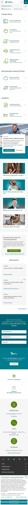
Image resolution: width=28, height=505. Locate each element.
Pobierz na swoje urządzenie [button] (14, 452)
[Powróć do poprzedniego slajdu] (20, 156)
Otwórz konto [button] (9, 150)
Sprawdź (14, 363)
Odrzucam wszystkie (14, 503)
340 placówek (12, 413)
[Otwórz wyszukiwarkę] (22, 2)
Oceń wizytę (14, 416)
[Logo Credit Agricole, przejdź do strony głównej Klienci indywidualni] (9, 2)
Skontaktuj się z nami (14, 434)
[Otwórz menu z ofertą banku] (2, 2)
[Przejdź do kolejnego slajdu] (25, 156)
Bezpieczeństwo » (7, 6)
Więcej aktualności (22, 308)
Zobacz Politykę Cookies (21, 497)
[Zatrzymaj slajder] (23, 156)
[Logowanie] (26, 2)
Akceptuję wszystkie (14, 500)
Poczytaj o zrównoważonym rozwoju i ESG (14, 253)
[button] (26, 476)
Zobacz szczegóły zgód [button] (6, 497)
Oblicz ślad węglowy (14, 250)
